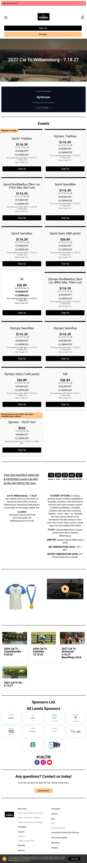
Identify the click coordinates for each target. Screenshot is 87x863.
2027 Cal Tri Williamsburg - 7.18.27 (43, 59)
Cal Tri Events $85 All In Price (30, 813)
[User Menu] (83, 17)
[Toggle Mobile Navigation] (5, 17)
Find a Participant (59, 837)
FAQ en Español (58, 828)
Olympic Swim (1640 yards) (21, 374)
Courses (21, 836)
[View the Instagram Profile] (43, 762)
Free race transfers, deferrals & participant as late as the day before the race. (21, 479)
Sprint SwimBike (65, 184)
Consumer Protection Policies (65, 832)
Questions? (43, 790)
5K (22, 279)
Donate (43, 34)
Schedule (22, 827)
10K (65, 374)
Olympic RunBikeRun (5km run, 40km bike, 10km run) (65, 281)
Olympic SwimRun (65, 328)
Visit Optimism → (43, 108)
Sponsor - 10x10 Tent (21, 422)
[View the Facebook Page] (37, 762)
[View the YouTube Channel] (49, 762)
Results (21, 845)
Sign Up (43, 28)
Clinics (54, 814)
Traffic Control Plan (26, 841)
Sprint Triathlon (22, 138)
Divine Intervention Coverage (30, 822)
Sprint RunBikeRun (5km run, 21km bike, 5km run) (21, 186)
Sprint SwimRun (22, 233)
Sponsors (55, 843)
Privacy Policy (26, 860)
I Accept (74, 859)
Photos (21, 850)
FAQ (53, 823)
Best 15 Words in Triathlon (29, 818)
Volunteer (55, 809)
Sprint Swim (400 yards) (65, 233)
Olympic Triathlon (65, 136)
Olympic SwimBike (22, 328)
